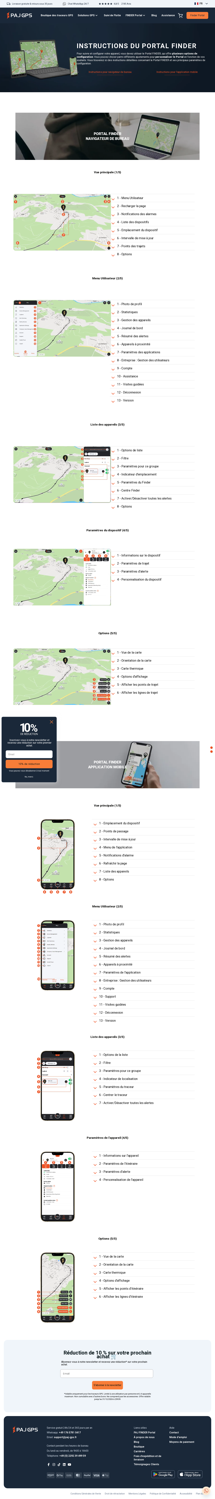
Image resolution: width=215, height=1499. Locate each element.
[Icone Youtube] (69, 1465)
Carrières (139, 1451)
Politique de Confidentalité (163, 1493)
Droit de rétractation (115, 1493)
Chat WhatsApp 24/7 (78, 4)
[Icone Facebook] (49, 1465)
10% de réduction (29, 763)
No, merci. (29, 777)
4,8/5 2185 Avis (122, 4)
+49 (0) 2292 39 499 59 (66, 1455)
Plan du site (201, 1493)
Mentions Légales (137, 1493)
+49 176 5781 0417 (64, 1432)
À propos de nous (144, 1437)
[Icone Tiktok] (59, 1465)
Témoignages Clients (146, 1464)
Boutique (139, 1446)
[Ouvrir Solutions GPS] (97, 15)
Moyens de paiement (181, 1441)
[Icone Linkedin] (64, 1465)
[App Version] (211, 751)
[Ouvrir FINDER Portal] (145, 15)
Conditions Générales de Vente (86, 1493)
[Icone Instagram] (54, 1465)
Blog (136, 1441)
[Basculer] (113, 199)
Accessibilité (186, 1493)
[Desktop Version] (211, 747)
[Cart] (180, 15)
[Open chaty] (206, 1491)
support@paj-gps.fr (62, 1437)
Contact (174, 1432)
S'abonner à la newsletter (107, 1385)
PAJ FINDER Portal (144, 1432)
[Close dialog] (51, 721)
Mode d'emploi (178, 1437)
